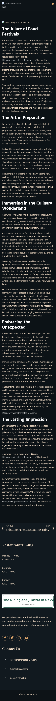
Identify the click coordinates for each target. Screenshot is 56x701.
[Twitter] (12, 638)
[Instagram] (19, 638)
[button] (53, 3)
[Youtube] (26, 638)
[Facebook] (5, 638)
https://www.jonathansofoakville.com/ (19, 60)
